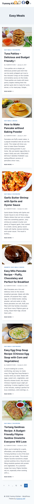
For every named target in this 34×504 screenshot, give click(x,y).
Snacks (15, 120)
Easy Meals (8, 50)
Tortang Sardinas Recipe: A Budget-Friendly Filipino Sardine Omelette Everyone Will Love (15, 434)
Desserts (7, 267)
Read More (9, 91)
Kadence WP (20, 499)
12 (16, 485)
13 (21, 485)
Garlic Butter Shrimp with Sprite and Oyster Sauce (16, 201)
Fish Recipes (16, 50)
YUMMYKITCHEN (11, 65)
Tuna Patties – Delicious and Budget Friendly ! (17, 57)
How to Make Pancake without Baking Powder (14, 128)
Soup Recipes (17, 346)
